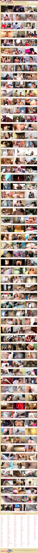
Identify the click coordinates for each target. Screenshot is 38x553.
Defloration (8, 538)
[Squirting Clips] (7, 2)
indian (26, 30)
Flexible (15, 525)
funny (15, 182)
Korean (22, 522)
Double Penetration (10, 543)
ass (29, 55)
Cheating (8, 524)
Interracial (22, 517)
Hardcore (15, 541)
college (32, 478)
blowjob (31, 13)
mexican (6, 89)
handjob (7, 444)
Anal (1, 521)
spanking (3, 89)
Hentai (15, 543)
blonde (17, 182)
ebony (30, 106)
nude (8, 410)
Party (28, 517)
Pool (28, 521)
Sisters (28, 540)
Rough (28, 531)
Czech (8, 535)
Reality (28, 527)
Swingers (35, 524)
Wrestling (35, 538)
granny (29, 258)
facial (20, 106)
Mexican (22, 531)
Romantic (28, 530)
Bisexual (2, 538)
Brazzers (2, 544)
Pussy (28, 526)
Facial (15, 517)
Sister (28, 539)
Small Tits (28, 543)
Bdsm (1, 531)
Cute (8, 534)
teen (14, 165)
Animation (2, 522)
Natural (22, 536)
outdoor (14, 410)
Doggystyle (8, 541)
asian (26, 182)
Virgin (35, 535)
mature (17, 30)
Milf (21, 532)
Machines (22, 527)
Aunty (1, 526)
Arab (1, 524)
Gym (14, 538)
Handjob (15, 540)
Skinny (28, 541)
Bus (7, 517)
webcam (26, 385)
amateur (14, 89)
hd (7, 89)
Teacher (35, 526)
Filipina (15, 521)
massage (2, 503)
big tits (5, 13)
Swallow (35, 523)
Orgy (21, 545)
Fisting (15, 524)
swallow (29, 368)
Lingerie (22, 526)
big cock (6, 13)
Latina (21, 524)
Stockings (35, 519)
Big (1, 534)
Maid (21, 528)
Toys (34, 531)
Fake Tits (15, 518)
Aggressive (2, 518)
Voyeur (35, 536)
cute (15, 165)
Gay (14, 532)
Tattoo (35, 525)
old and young (30, 478)
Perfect (28, 519)
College (8, 528)
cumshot (31, 148)
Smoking (28, 544)
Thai (34, 528)
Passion (28, 518)
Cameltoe (8, 519)
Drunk (8, 544)
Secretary (28, 534)
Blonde (2, 540)
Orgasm (22, 544)
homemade (29, 13)
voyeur (2, 410)
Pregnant (28, 524)
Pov (27, 523)
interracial (16, 241)
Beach (1, 532)
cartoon (14, 182)
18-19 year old (30, 199)
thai (31, 427)
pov (4, 258)
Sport (34, 517)
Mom (21, 534)
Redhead (28, 528)
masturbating (19, 368)
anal (29, 30)
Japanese (22, 519)
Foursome (15, 527)
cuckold (18, 292)
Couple (8, 530)
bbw (3, 13)
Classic (8, 525)
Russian (28, 532)
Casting (8, 521)
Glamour (15, 534)
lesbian (28, 55)
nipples (32, 199)
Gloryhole (15, 536)
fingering (3, 292)
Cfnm (8, 523)
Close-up (8, 527)
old (5, 427)
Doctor (8, 540)
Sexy (28, 536)
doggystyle (19, 275)
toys (30, 385)
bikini (7, 258)
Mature (21, 530)
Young (35, 539)
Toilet (34, 530)
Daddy (8, 536)
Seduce (28, 535)
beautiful (14, 106)
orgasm (8, 292)
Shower (28, 538)
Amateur (2, 519)
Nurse (21, 538)
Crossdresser (9, 532)
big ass (16, 13)
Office (21, 540)
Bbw (1, 530)
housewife (19, 72)
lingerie (19, 258)
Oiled (21, 541)
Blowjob (2, 541)
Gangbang (15, 530)
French (15, 528)
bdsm (3, 148)
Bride (1, 545)
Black (1, 539)
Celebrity (8, 522)
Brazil (1, 543)
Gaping (15, 531)
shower (18, 385)
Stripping (35, 521)
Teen (34, 527)
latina (19, 13)
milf (15, 13)
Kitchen (22, 521)
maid (27, 427)
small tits (17, 385)
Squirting (35, 518)
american (6, 123)
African (2, 517)
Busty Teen (8, 518)
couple (26, 148)
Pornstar (28, 522)
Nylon (21, 539)
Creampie (8, 531)
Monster (22, 535)
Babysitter (2, 528)
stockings (8, 478)
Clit (7, 526)
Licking (22, 525)
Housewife (15, 545)
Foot (14, 526)
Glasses (15, 535)
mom (2, 13)
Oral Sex (22, 543)
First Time (15, 523)
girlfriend (16, 106)
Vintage (35, 534)
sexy (5, 410)
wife (26, 13)
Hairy (14, 539)
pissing (5, 292)
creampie (7, 385)
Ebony (8, 545)
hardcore (31, 165)
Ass (1, 525)
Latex (21, 523)
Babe (1, 527)
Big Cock (2, 536)
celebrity (15, 72)
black (17, 334)
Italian (21, 518)
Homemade (15, 544)
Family (15, 519)
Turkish (35, 532)
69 (34, 540)
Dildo (8, 539)
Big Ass (2, 535)
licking (15, 503)
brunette (7, 30)
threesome (17, 292)
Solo (28, 545)
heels (16, 165)
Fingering (15, 522)
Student (35, 522)
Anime (1, 523)
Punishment (28, 525)
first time (29, 106)
